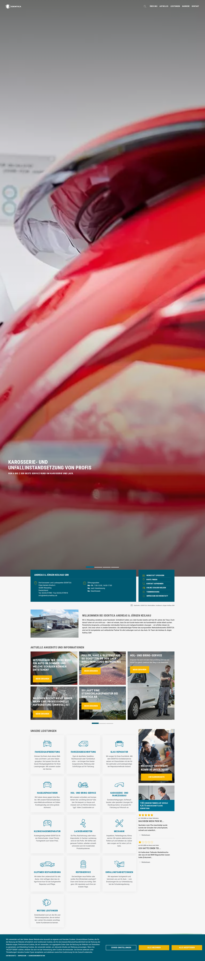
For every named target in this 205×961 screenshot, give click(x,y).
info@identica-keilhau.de (48, 595)
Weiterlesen (145, 835)
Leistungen (175, 6)
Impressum (22, 956)
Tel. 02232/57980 (45, 593)
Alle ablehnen (154, 947)
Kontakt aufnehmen (154, 584)
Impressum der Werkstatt (157, 596)
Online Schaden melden (156, 588)
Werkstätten (151, 605)
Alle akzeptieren (187, 947)
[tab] (90, 567)
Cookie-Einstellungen (121, 947)
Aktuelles (164, 6)
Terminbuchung (152, 592)
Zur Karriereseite (156, 777)
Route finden (151, 580)
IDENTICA (144, 605)
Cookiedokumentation (37, 956)
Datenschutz (11, 956)
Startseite (137, 605)
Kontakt (195, 6)
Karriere (186, 6)
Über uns (153, 6)
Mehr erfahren (42, 679)
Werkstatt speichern (155, 575)
